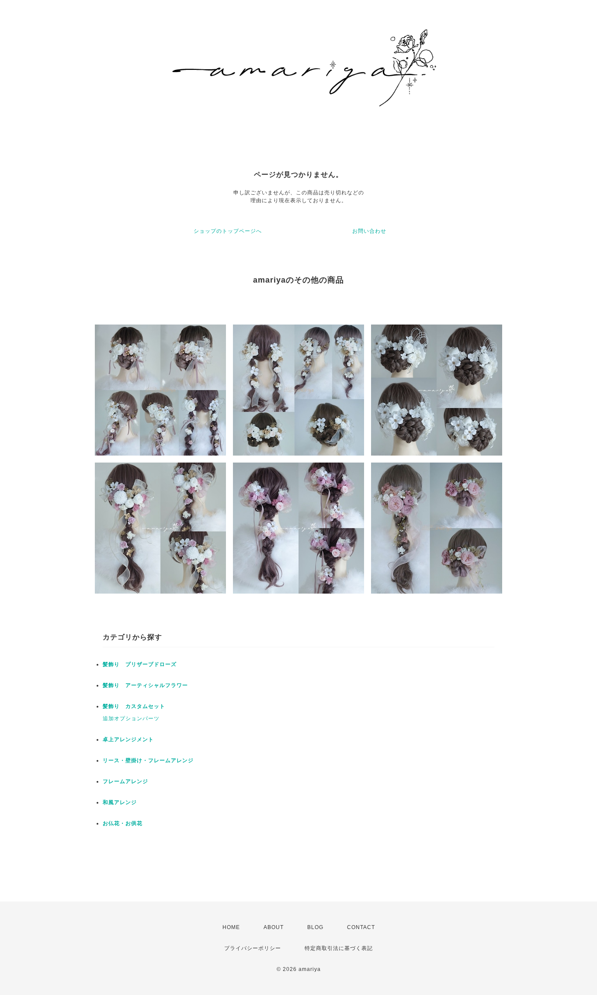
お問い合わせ (369, 231)
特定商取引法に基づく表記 (339, 948)
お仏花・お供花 (122, 823)
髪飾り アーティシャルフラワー (145, 685)
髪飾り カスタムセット (134, 706)
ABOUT (274, 927)
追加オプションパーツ (131, 718)
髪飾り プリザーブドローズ (142, 664)
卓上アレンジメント (128, 739)
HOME (231, 927)
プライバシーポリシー (252, 948)
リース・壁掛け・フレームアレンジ (148, 760)
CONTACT (361, 927)
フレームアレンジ (125, 781)
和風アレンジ (120, 802)
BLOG (315, 927)
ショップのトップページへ (228, 231)
